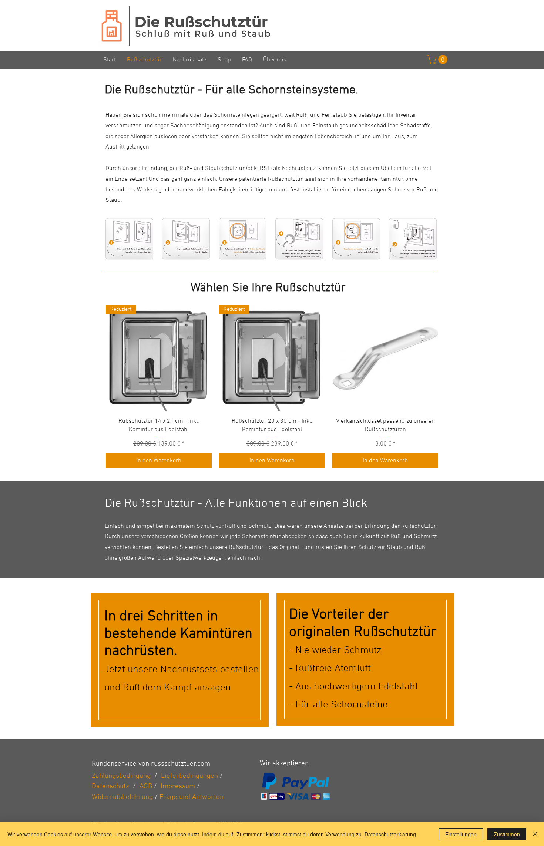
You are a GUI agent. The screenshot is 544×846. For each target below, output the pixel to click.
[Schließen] (535, 834)
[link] (438, 59)
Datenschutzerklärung (390, 834)
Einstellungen (461, 834)
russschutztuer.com (180, 764)
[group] (272, 387)
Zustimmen (507, 834)
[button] (129, 239)
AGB (146, 786)
